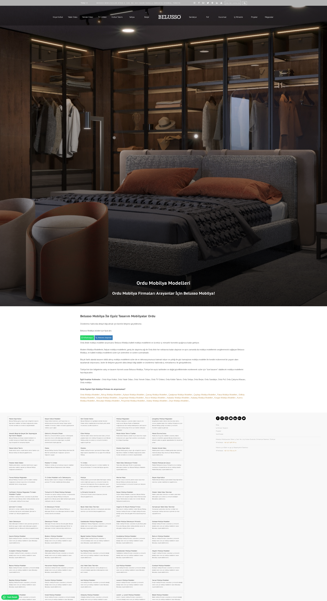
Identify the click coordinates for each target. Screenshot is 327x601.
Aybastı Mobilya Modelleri (134, 395)
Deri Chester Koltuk (95, 422)
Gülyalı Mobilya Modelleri (107, 398)
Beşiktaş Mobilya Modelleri (22, 583)
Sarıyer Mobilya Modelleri (167, 583)
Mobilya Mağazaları (131, 424)
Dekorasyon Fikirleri (59, 525)
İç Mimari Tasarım (222, 428)
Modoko (95, 451)
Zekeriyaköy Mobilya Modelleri (59, 554)
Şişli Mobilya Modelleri (130, 569)
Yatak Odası (72, 17)
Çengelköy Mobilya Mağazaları (167, 423)
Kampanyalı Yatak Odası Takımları (165, 510)
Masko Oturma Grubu (167, 438)
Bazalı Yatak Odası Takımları (96, 509)
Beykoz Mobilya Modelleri (24, 569)
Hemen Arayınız (105, 337)
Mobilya (96, 482)
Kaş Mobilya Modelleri (95, 554)
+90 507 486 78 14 (230, 442)
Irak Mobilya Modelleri (95, 583)
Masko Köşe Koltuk (23, 422)
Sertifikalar (219, 434)
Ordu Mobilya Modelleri (90, 395)
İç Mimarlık (238, 17)
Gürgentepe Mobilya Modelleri (131, 398)
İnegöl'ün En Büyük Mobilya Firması (131, 511)
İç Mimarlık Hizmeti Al (94, 494)
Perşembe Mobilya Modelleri (133, 401)
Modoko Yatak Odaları (23, 466)
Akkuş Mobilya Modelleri (111, 395)
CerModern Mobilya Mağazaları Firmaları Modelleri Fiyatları (24, 496)
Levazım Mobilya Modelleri (129, 583)
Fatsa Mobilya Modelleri (227, 395)
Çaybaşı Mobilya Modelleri (205, 395)
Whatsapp (88, 337)
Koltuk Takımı (117, 17)
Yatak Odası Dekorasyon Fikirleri (130, 466)
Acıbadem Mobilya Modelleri (23, 554)
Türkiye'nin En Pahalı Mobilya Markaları (60, 496)
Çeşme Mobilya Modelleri (24, 539)
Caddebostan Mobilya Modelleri (131, 554)
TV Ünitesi (102, 17)
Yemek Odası (87, 17)
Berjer (146, 17)
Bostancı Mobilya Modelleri (58, 539)
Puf (207, 17)
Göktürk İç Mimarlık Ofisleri (59, 438)
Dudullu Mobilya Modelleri (58, 583)
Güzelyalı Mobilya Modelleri (166, 569)
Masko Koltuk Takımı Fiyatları (131, 437)
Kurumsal (222, 17)
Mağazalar (269, 17)
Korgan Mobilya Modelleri (225, 398)
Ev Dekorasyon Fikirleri (59, 510)
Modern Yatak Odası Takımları (166, 495)
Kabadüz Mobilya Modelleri (178, 398)
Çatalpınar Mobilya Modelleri (180, 395)
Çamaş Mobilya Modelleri (156, 395)
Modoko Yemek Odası (167, 451)
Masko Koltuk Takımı (24, 450)
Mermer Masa (130, 482)
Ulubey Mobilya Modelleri (157, 401)
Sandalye (193, 17)
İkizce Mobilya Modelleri (155, 398)
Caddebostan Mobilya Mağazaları (96, 525)
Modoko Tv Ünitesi (59, 465)
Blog (217, 425)
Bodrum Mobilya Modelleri (165, 539)
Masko (59, 451)
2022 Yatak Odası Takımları (94, 569)
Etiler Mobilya (95, 438)
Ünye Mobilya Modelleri (179, 401)
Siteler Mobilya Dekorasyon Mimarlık (131, 525)
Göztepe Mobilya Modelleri (165, 525)
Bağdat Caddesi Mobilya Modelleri (95, 539)
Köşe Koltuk (58, 17)
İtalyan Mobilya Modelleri (131, 496)
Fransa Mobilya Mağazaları (23, 481)
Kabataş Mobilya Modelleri (202, 398)
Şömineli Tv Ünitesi (22, 510)
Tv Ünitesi (95, 465)
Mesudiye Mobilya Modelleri (108, 401)
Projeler (254, 17)
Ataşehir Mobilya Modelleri (165, 554)
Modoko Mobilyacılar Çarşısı (166, 466)
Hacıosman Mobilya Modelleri (59, 569)
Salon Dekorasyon (24, 525)
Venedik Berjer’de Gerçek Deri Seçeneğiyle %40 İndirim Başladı (23, 438)
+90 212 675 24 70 (230, 450)
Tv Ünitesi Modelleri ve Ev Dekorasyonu (59, 480)
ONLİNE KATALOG (233, 3)
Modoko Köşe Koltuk (131, 451)
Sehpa (132, 17)
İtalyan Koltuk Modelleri (59, 423)
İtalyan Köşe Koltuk (167, 480)
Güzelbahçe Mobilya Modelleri (130, 539)
